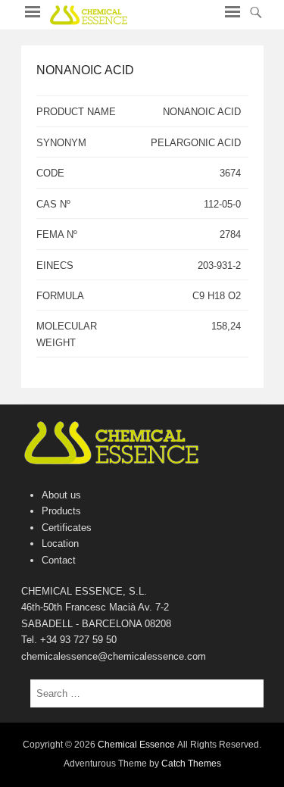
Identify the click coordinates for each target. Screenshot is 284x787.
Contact (59, 560)
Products (61, 511)
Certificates (67, 527)
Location (60, 543)
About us (61, 495)
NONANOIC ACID (85, 70)
